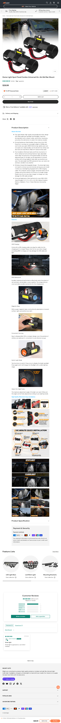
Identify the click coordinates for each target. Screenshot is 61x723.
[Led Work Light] (30, 564)
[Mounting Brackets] (50, 564)
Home (4, 15)
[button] (54, 2)
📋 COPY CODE (53, 91)
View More (55, 551)
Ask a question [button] (40, 616)
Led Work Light (30, 575)
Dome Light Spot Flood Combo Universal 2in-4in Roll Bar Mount (19, 15)
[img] (8, 636)
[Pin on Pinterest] (14, 119)
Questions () (19, 625)
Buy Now (55, 721)
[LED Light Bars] (11, 564)
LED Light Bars (11, 575)
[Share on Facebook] (10, 119)
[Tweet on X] (7, 119)
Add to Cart (44, 721)
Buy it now (30, 101)
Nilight (7, 712)
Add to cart (41, 97)
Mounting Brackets (50, 575)
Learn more (35, 107)
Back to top (31, 660)
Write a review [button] (20, 616)
